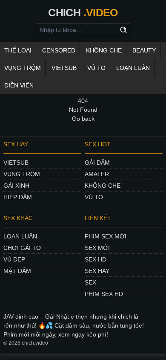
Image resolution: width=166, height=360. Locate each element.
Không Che (102, 185)
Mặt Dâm (17, 270)
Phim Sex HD (104, 293)
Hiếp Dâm (17, 197)
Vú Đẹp (14, 259)
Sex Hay (97, 270)
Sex (90, 282)
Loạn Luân (20, 236)
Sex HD (95, 259)
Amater (97, 174)
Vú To (96, 67)
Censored (58, 50)
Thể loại (17, 50)
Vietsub (64, 67)
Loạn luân (133, 67)
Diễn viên (19, 85)
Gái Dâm (97, 162)
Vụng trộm (22, 67)
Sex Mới (97, 247)
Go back (83, 118)
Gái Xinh (16, 185)
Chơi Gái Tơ (22, 247)
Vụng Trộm (21, 174)
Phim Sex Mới (105, 236)
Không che (104, 50)
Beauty (144, 50)
